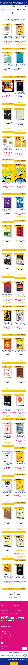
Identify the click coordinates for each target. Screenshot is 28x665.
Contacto (16, 613)
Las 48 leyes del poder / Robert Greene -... (20, 238)
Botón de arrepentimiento (14, 656)
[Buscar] (12, 9)
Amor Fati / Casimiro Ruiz (7, 120)
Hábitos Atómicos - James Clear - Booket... (7, 149)
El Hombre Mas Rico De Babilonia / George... (7, 351)
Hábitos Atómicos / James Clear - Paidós (7, 37)
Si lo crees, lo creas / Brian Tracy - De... (20, 37)
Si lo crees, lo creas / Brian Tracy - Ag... (20, 149)
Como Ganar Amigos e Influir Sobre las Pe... (20, 65)
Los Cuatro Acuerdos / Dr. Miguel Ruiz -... (20, 379)
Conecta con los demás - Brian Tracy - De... (7, 183)
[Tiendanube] (14, 652)
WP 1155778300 (6, 633)
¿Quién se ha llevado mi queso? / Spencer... (20, 520)
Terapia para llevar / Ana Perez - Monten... (8, 436)
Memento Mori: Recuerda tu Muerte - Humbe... (20, 93)
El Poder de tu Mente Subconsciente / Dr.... (8, 520)
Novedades (4, 608)
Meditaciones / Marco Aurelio (8, 379)
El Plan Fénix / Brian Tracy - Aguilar (20, 464)
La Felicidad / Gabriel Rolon (8, 464)
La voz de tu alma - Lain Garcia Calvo (20, 210)
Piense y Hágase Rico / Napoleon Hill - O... (20, 323)
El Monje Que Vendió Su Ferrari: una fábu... (7, 238)
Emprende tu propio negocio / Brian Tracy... (20, 492)
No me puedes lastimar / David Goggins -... (20, 266)
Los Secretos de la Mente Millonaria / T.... (20, 351)
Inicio (2, 605)
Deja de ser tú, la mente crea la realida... (7, 295)
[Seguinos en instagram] (2, 643)
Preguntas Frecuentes (6, 613)
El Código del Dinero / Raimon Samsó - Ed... (7, 492)
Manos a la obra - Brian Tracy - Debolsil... (20, 183)
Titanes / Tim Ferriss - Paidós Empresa (20, 295)
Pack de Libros (4, 610)
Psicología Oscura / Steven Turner (7, 408)
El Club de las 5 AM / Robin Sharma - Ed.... (20, 408)
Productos (16, 605)
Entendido (14, 663)
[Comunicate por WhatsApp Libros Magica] (25, 655)
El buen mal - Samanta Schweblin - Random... (20, 577)
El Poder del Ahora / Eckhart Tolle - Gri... (8, 65)
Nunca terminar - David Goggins (7, 266)
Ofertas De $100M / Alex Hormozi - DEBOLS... (7, 210)
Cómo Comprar (17, 610)
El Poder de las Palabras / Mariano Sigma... (20, 121)
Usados (15, 608)
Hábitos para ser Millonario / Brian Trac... (7, 323)
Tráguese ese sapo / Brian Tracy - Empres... (20, 549)
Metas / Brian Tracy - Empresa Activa (7, 549)
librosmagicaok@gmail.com (9, 635)
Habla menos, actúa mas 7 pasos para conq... (7, 577)
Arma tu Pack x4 (7, 92)
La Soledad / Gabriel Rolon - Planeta (20, 436)
